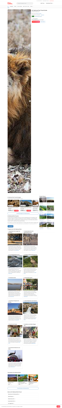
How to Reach (19, 6)
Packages (11, 6)
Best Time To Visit (26, 6)
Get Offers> (16, 210)
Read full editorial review (38, 16)
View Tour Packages (36, 21)
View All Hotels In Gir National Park (23, 388)
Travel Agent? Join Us (46, 0)
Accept (58, 406)
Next (30, 101)
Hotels (15, 6)
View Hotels (43, 21)
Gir (8, 6)
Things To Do (41, 204)
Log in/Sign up (51, 0)
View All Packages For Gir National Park (23, 213)
